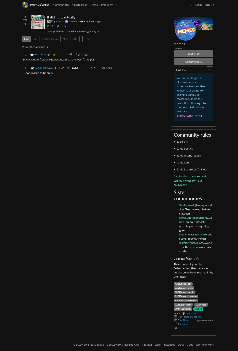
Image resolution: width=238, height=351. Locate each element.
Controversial (50, 39)
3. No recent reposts (189, 155)
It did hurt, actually (61, 17)
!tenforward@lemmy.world (195, 205)
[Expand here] (38, 22)
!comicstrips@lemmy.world (195, 243)
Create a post (193, 61)
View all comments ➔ (35, 47)
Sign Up (209, 4)
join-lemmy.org (205, 344)
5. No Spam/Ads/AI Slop (191, 169)
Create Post (79, 4)
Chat (88, 39)
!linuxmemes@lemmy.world (195, 234)
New (65, 39)
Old (75, 39)
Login (198, 4)
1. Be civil (182, 141)
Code (190, 344)
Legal (158, 344)
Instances (169, 344)
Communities (61, 4)
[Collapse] (26, 55)
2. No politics (185, 148)
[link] (58, 26)
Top (35, 39)
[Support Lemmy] (116, 4)
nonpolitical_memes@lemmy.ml (82, 31)
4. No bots (183, 162)
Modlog (198, 309)
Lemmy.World (38, 5)
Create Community (101, 4)
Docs (181, 344)
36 (51, 26)
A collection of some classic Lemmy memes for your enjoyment (190, 180)
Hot (26, 39)
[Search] (191, 4)
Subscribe (193, 53)
